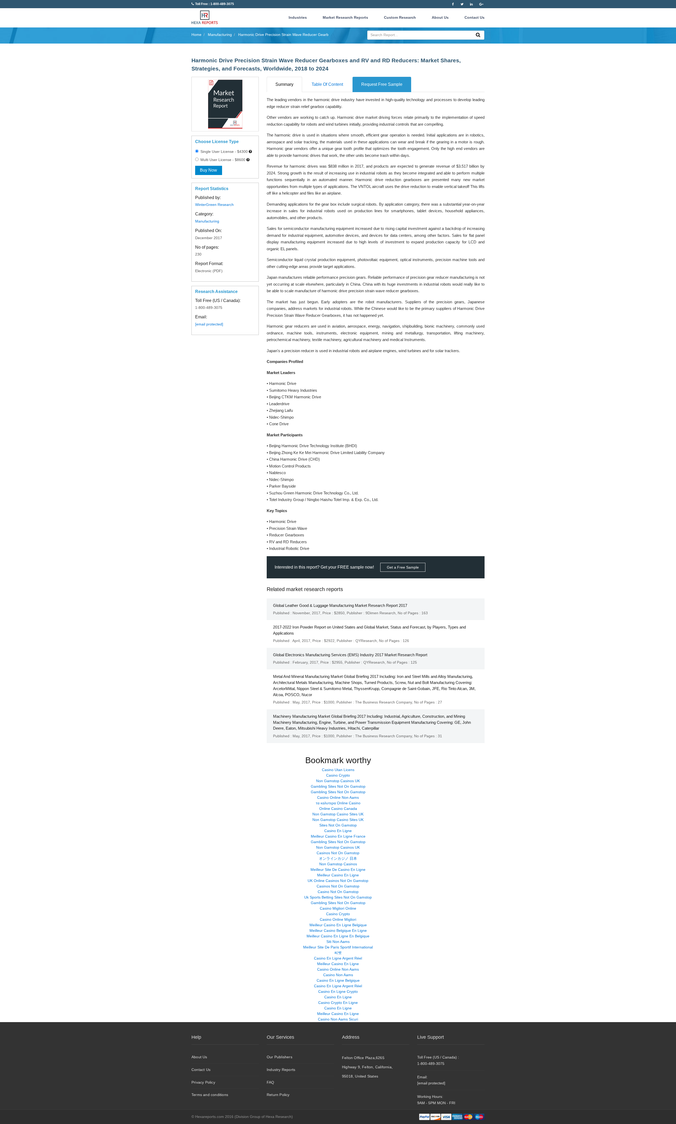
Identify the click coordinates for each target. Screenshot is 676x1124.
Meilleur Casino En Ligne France (338, 836)
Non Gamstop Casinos (338, 864)
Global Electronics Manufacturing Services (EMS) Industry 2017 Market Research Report (350, 655)
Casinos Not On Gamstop (338, 853)
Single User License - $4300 (223, 151)
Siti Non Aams (338, 941)
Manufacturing (207, 221)
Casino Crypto (338, 775)
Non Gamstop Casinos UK (338, 781)
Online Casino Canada (338, 808)
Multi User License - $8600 (222, 160)
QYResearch (366, 641)
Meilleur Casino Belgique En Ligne (338, 930)
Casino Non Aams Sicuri (338, 1019)
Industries (298, 17)
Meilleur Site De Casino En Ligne (338, 869)
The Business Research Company (383, 702)
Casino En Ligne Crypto (338, 991)
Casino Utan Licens (338, 770)
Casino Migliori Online (338, 908)
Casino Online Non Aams (338, 797)
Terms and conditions (209, 1095)
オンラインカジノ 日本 (338, 858)
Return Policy (278, 1095)
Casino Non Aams (338, 975)
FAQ (270, 1082)
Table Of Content (327, 84)
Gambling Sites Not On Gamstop (338, 786)
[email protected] (209, 324)
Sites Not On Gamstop (338, 825)
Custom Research (400, 17)
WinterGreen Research (214, 204)
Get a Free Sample (403, 567)
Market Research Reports (345, 17)
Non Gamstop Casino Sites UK (338, 814)
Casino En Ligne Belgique (338, 980)
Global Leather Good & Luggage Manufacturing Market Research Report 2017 (340, 605)
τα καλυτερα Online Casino (338, 803)
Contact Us (474, 17)
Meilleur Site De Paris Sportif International (338, 947)
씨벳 (338, 953)
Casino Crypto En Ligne (338, 1002)
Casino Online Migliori (338, 919)
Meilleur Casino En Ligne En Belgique (338, 936)
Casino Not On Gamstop (338, 892)
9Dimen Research (380, 613)
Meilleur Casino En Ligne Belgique (338, 925)
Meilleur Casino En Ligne (338, 875)
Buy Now (208, 170)
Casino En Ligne (338, 831)
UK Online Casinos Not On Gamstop (338, 881)
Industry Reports (281, 1070)
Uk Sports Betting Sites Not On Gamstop (338, 897)
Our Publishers (279, 1057)
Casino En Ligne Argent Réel (338, 958)
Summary (284, 84)
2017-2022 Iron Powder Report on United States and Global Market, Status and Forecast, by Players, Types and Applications (369, 630)
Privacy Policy (203, 1082)
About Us (440, 17)
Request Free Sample (381, 84)
